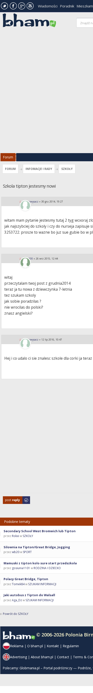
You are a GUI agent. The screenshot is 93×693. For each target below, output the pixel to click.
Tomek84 (18, 584)
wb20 (15, 552)
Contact (63, 657)
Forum (8, 157)
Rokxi (15, 536)
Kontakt (53, 646)
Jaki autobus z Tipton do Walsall (29, 595)
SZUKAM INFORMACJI (42, 584)
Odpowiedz (11, 499)
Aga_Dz (17, 600)
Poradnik (67, 6)
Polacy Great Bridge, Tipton (26, 579)
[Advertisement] (46, 91)
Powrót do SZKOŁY (15, 614)
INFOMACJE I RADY (39, 169)
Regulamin (71, 646)
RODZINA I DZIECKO (47, 568)
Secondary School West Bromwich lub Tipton (40, 531)
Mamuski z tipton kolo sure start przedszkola (40, 563)
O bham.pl (35, 646)
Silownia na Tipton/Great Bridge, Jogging (37, 547)
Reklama (16, 646)
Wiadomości (47, 6)
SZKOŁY (67, 169)
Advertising (18, 657)
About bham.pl (42, 657)
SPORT (27, 552)
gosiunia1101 (21, 568)
